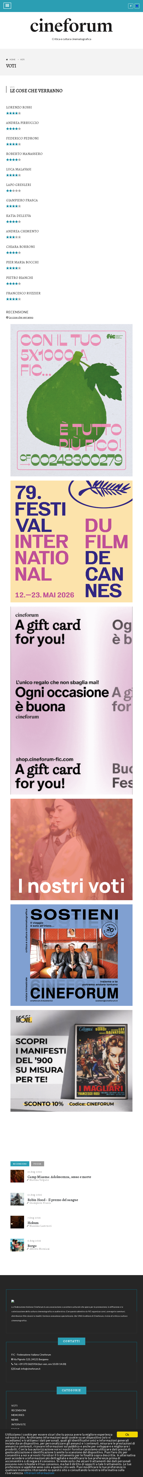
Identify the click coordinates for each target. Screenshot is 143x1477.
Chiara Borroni (20, 246)
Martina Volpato (39, 1180)
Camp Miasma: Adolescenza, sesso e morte (59, 1177)
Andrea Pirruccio (22, 122)
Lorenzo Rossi (19, 107)
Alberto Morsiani (39, 1249)
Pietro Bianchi (19, 277)
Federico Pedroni (22, 138)
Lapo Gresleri (18, 184)
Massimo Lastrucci (40, 1226)
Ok (127, 1434)
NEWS (14, 1419)
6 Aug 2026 (34, 1241)
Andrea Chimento (22, 231)
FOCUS (38, 1164)
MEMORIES (17, 1414)
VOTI (14, 1405)
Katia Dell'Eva (18, 215)
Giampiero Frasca (22, 200)
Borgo (32, 1246)
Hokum (33, 1223)
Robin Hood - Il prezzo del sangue (53, 1200)
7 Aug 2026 (34, 1218)
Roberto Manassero (24, 153)
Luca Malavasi (18, 169)
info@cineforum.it (30, 1368)
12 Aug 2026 (35, 1195)
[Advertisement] (36, 1137)
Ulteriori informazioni (39, 1473)
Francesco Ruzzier (23, 293)
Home (12, 59)
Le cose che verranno (21, 317)
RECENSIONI (20, 1164)
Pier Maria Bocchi (22, 262)
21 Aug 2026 (35, 1172)
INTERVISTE (18, 1424)
